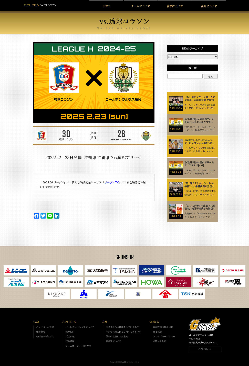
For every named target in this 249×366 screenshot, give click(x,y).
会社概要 (157, 331)
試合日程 (70, 336)
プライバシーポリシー (164, 336)
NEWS (106, 6)
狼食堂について (113, 341)
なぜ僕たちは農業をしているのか (122, 327)
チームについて (140, 6)
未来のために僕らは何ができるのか (123, 331)
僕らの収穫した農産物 (117, 336)
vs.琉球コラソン (124, 21)
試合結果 (70, 341)
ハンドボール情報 (45, 327)
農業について (175, 6)
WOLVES (40, 5)
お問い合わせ (159, 341)
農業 (104, 321)
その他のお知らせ (45, 336)
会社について (209, 6)
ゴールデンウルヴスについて (80, 327)
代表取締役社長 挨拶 (163, 327)
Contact (154, 321)
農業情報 (40, 331)
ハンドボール (69, 321)
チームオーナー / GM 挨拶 (78, 345)
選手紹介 (70, 331)
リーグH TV (111, 182)
